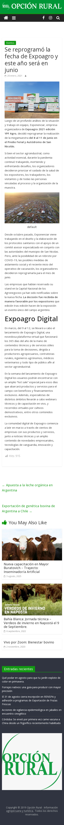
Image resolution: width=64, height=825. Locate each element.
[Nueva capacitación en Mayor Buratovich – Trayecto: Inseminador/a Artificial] (32, 531)
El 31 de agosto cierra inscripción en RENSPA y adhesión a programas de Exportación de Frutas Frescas (29, 700)
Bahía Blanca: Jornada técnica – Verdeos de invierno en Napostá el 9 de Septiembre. (31, 623)
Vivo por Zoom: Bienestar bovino (29, 642)
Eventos (10, 42)
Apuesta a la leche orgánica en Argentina (27, 487)
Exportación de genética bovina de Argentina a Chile (28, 508)
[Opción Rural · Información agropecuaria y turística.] (6, 18)
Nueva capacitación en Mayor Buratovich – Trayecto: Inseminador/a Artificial (26, 568)
